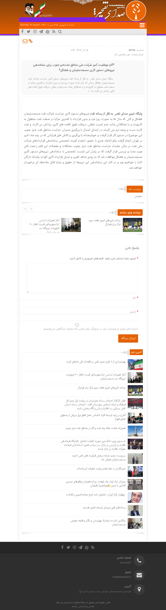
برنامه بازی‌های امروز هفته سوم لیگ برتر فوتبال (105, 222)
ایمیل (133, 311)
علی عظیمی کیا (122, 54)
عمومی (138, 196)
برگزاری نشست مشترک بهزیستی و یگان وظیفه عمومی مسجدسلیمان (98, 522)
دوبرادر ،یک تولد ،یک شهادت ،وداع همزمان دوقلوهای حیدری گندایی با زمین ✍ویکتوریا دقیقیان (96, 484)
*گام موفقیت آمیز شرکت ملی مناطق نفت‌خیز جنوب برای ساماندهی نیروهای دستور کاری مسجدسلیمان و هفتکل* (73, 68)
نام (134, 297)
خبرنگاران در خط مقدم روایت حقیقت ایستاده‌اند (101, 469)
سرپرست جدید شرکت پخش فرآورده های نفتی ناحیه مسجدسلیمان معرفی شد (99, 458)
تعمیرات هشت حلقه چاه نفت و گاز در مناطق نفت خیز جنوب (95, 428)
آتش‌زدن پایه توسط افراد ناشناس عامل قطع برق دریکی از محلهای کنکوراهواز (93, 417)
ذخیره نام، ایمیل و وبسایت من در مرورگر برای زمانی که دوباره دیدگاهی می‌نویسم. (90, 328)
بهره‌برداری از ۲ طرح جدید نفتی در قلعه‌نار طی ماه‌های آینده (96, 362)
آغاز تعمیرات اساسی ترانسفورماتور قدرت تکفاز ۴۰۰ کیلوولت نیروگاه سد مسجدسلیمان (44, 226)
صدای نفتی (67, 602)
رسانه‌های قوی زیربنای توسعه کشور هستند (104, 507)
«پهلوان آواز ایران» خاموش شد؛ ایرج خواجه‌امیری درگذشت (96, 495)
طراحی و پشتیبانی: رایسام (83, 606)
